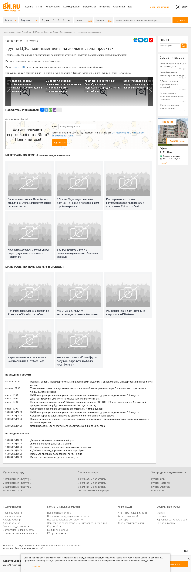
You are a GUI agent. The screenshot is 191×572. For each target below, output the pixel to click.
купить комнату (12, 490)
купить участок (160, 486)
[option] (24, 91)
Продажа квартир (13, 512)
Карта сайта (54, 526)
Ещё (130, 6)
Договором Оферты (121, 133)
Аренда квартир (12, 519)
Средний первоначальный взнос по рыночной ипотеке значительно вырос (72, 415)
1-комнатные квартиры (17, 479)
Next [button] (150, 91)
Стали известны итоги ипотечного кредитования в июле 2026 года (67, 426)
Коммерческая (71, 6)
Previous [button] (8, 91)
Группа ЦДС (18, 66)
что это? (163, 163)
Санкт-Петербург (10, 10)
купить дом (158, 479)
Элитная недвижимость (16, 526)
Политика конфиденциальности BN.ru (68, 516)
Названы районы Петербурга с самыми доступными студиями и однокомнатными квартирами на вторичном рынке (91, 383)
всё (90, 20)
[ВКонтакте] (42, 110)
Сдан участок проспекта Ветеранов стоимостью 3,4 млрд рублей (66, 408)
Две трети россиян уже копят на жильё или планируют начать (65, 398)
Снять (39, 6)
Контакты (162, 516)
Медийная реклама (57, 530)
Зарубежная (89, 6)
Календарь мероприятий (131, 523)
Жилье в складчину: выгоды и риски (50, 443)
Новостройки (53, 6)
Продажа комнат (12, 516)
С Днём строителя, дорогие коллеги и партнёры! (57, 450)
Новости (47, 32)
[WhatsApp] (50, 110)
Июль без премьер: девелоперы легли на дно (56, 454)
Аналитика (119, 6)
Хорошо (36, 566)
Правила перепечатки (59, 512)
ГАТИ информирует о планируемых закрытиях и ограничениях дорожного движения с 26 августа (84, 412)
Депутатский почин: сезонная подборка (52, 440)
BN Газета (104, 6)
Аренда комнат (11, 523)
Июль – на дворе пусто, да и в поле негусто (54, 457)
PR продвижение (56, 533)
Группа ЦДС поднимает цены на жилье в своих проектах (77, 32)
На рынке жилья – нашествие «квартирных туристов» (60, 447)
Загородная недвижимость (18, 530)
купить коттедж (160, 482)
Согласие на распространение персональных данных (77, 523)
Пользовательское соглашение (65, 519)
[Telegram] (46, 110)
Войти (184, 7)
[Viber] (54, 110)
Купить (29, 6)
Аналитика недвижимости (132, 512)
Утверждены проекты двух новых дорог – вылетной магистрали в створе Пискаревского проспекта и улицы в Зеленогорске (88, 390)
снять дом (157, 490)
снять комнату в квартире (93, 490)
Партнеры (123, 519)
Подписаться (59, 142)
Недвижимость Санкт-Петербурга (17, 32)
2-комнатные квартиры (17, 482)
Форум (161, 512)
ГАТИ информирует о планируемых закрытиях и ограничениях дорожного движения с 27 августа (84, 395)
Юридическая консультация (172, 519)
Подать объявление (159, 7)
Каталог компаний (128, 516)
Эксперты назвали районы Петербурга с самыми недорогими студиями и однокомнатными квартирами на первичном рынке (90, 421)
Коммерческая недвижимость (20, 533)
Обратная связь (166, 523)
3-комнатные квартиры (17, 486)
